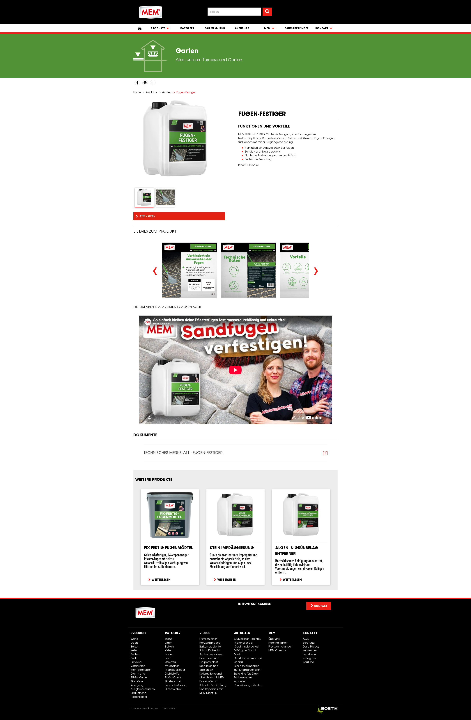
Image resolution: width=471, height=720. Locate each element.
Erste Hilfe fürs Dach (246, 673)
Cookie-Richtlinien (139, 708)
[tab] (144, 197)
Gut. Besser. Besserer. (247, 638)
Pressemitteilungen (280, 646)
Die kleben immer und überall (248, 660)
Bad (133, 658)
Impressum (310, 650)
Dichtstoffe (138, 673)
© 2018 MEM (170, 708)
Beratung (309, 642)
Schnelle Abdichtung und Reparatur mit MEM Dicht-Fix (212, 689)
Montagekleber (140, 669)
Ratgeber (187, 28)
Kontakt (310, 633)
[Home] (151, 12)
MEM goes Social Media (245, 652)
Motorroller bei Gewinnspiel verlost (246, 644)
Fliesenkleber (139, 696)
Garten (166, 92)
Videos (204, 633)
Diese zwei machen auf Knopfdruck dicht (247, 667)
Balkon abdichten (210, 646)
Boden (135, 654)
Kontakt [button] (320, 606)
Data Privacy (311, 646)
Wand (134, 638)
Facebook (309, 654)
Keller (134, 650)
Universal (136, 662)
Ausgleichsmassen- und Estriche (143, 690)
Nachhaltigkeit (277, 642)
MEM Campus (277, 650)
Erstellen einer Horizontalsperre (209, 640)
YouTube (308, 662)
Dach (134, 642)
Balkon (135, 646)
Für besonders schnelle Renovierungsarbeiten (248, 681)
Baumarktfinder (297, 28)
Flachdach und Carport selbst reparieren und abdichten (209, 664)
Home (137, 92)
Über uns (274, 638)
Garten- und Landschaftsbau (175, 683)
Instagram (309, 658)
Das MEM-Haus (214, 28)
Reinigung (137, 685)
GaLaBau (137, 681)
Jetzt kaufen (147, 216)
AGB (306, 638)
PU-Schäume (139, 677)
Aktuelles (242, 28)
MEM (271, 633)
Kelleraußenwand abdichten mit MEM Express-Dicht (211, 677)
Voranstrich (138, 665)
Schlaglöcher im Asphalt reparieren (211, 652)
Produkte (151, 92)
